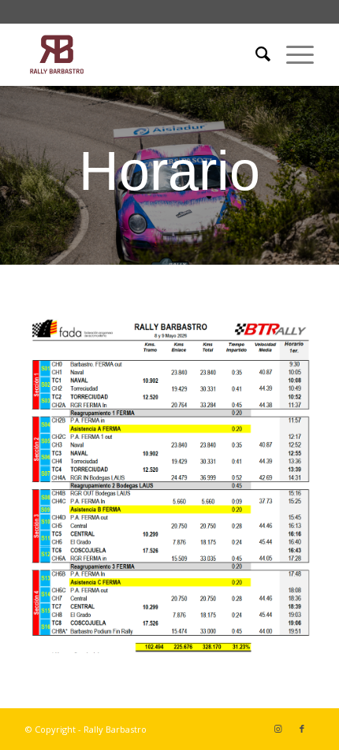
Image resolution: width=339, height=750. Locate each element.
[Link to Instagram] (278, 729)
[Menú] (292, 54)
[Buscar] (255, 54)
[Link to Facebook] (302, 729)
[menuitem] (255, 54)
